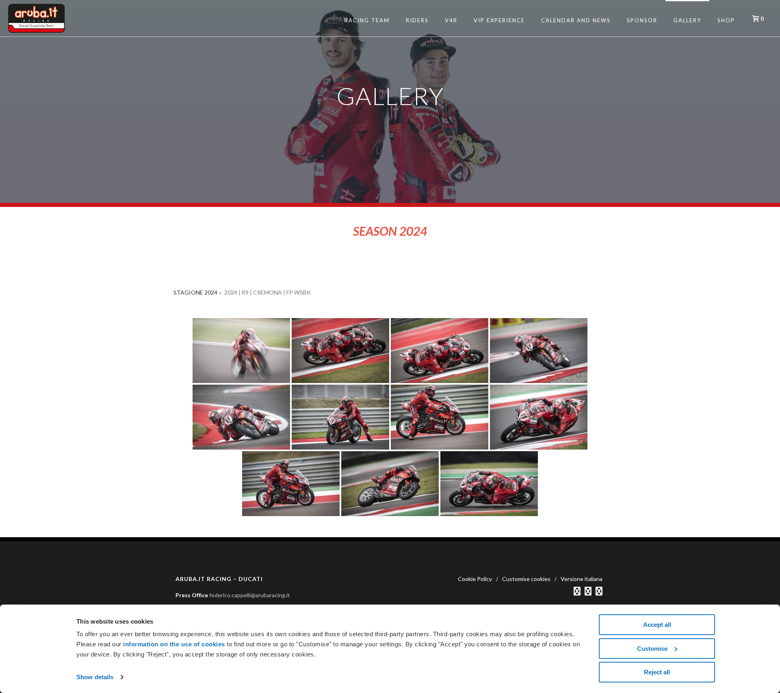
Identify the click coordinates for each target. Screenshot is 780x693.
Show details (94, 677)
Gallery (687, 20)
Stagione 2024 (195, 292)
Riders (417, 20)
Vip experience (499, 20)
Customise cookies (526, 578)
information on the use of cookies (174, 644)
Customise (652, 648)
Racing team (367, 20)
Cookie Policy (475, 578)
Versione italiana (581, 578)
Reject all (657, 672)
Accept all (657, 624)
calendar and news (576, 20)
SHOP (726, 20)
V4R (451, 20)
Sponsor (642, 20)
